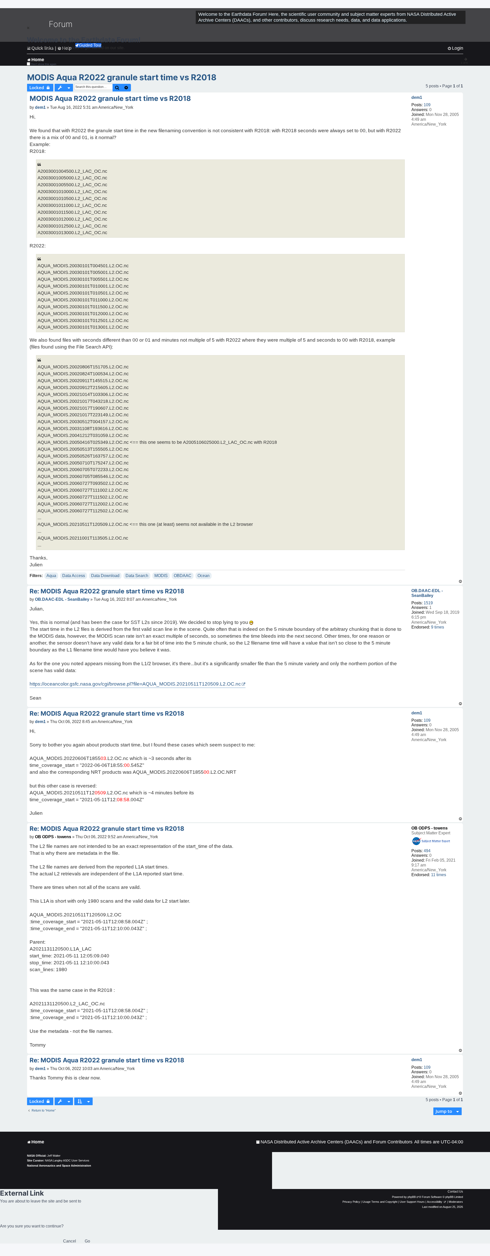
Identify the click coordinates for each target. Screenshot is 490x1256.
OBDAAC (182, 575)
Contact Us (455, 1191)
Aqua (51, 575)
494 (427, 851)
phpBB (412, 1196)
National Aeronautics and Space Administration (59, 1165)
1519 (428, 603)
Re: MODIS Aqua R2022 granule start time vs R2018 (107, 591)
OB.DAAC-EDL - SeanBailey (427, 593)
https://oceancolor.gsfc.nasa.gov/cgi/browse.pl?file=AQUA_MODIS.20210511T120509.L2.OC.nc (135, 684)
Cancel (69, 1241)
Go (87, 1241)
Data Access (73, 575)
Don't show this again (43, 64)
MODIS (161, 575)
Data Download (105, 575)
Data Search (137, 575)
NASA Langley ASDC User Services (67, 1160)
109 (427, 105)
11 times (438, 875)
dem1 (416, 97)
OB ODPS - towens (429, 828)
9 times (437, 627)
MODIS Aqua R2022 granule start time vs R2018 (121, 77)
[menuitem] (334, 1142)
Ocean (204, 575)
